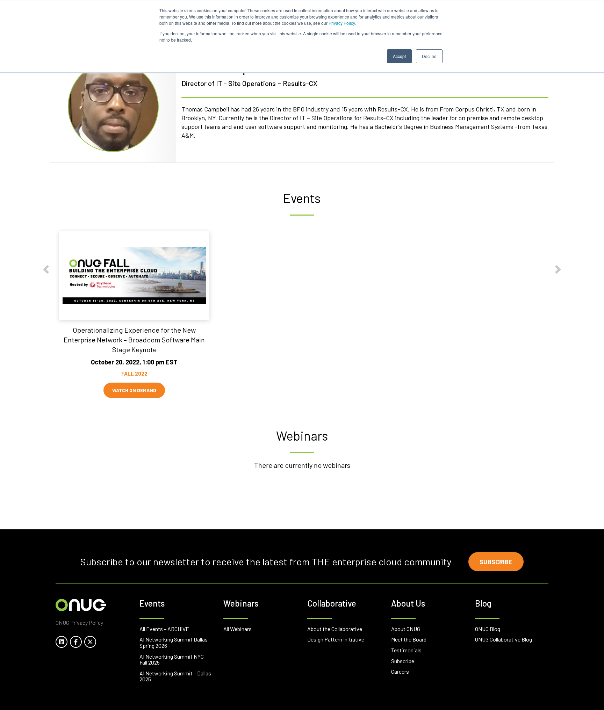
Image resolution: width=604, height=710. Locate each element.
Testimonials (406, 650)
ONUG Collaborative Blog (503, 639)
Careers (400, 671)
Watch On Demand (134, 390)
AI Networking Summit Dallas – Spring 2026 (175, 642)
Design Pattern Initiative (335, 639)
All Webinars (237, 628)
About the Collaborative (334, 628)
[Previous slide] (46, 269)
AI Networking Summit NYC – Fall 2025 (173, 659)
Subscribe (496, 562)
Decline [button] (429, 56)
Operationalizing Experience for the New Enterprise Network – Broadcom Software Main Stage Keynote (134, 340)
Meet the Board (408, 639)
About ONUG (405, 628)
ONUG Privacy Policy (79, 622)
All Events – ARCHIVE (164, 628)
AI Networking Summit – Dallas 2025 (175, 676)
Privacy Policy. (342, 23)
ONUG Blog (487, 628)
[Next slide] (558, 269)
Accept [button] (399, 56)
